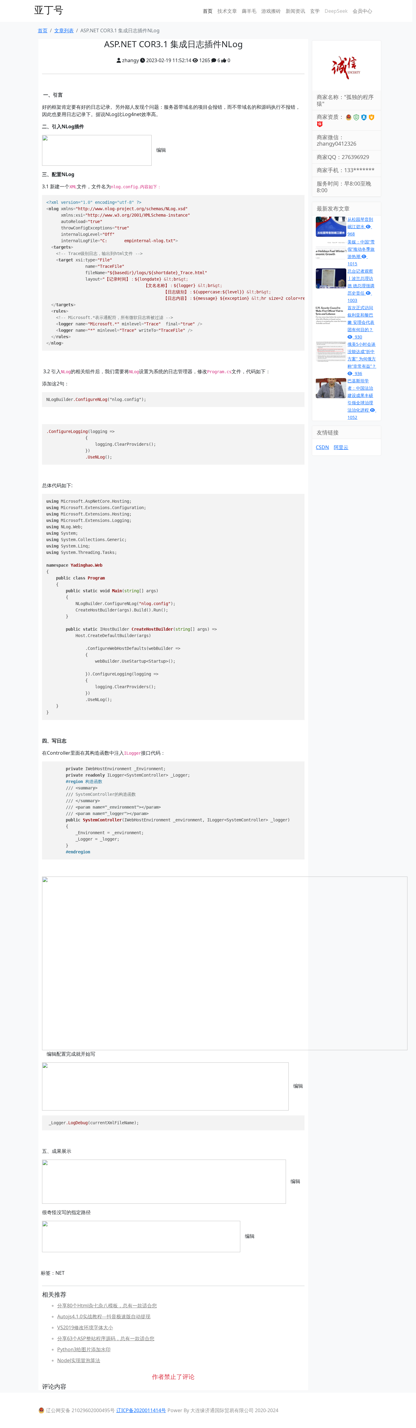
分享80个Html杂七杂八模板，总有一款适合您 (107, 1305)
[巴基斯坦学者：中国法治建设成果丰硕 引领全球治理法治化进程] (331, 387)
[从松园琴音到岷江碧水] (331, 226)
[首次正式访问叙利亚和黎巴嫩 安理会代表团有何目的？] (331, 314)
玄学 (315, 11)
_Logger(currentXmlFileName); (92, 1122)
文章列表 (64, 30)
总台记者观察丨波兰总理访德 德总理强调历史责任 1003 (360, 285)
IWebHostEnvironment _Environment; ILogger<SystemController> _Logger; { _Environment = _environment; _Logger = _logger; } (168, 810)
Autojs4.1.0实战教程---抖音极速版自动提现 (103, 1316)
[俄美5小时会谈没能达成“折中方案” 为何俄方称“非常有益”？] (331, 351)
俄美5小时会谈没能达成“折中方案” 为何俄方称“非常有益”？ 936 (361, 358)
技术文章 (227, 11)
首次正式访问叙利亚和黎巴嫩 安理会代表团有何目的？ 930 (360, 322)
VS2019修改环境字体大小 (85, 1327)
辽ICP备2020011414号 (141, 1410)
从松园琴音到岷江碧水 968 (360, 226)
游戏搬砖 (271, 11)
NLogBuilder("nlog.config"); (96, 399)
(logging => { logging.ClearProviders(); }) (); (101, 444)
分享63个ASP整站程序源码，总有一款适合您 (105, 1338)
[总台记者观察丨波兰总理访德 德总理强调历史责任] (331, 278)
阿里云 (341, 447)
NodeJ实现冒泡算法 (78, 1360)
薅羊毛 (249, 11)
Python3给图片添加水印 (84, 1349)
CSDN (322, 447)
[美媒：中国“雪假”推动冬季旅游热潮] (331, 248)
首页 (208, 11)
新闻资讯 (295, 11)
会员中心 (362, 11)
